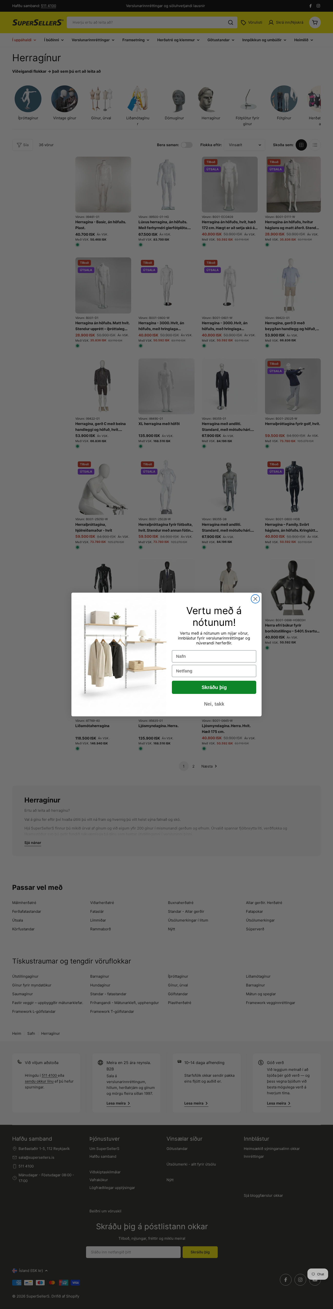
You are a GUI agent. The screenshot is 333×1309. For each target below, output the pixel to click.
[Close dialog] (255, 599)
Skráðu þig (214, 687)
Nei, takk (214, 704)
